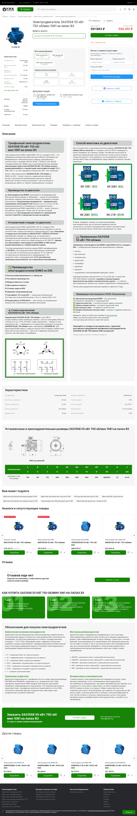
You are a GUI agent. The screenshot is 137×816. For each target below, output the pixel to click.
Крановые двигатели (9, 804)
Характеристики (38, 125)
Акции (106, 802)
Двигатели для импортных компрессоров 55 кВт (20, 501)
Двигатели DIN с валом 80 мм (112, 496)
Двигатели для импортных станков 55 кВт (91, 501)
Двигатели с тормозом (10, 802)
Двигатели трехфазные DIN (11, 794)
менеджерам (112, 315)
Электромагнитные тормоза (46, 792)
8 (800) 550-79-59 (40, 3)
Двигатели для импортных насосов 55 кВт (56, 496)
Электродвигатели (9, 789)
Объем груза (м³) (119, 59)
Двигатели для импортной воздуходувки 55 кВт (20, 496)
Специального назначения (11, 806)
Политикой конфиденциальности (97, 810)
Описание (6, 125)
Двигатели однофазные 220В (12, 797)
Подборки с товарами (71, 125)
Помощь (106, 799)
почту (30, 608)
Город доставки (97, 67)
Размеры (53, 125)
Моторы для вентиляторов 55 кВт (86, 496)
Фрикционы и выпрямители (45, 794)
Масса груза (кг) (97, 59)
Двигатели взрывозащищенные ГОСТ (15, 799)
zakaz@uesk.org (106, 719)
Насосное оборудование (79, 789)
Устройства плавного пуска (45, 799)
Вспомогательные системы (46, 789)
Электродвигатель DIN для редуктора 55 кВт (57, 501)
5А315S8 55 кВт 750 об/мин (14, 477)
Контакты (107, 806)
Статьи (106, 797)
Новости (107, 804)
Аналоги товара (91, 125)
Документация (21, 125)
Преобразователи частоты (45, 797)
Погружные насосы (76, 792)
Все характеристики (11, 90)
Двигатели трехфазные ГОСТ (12, 792)
